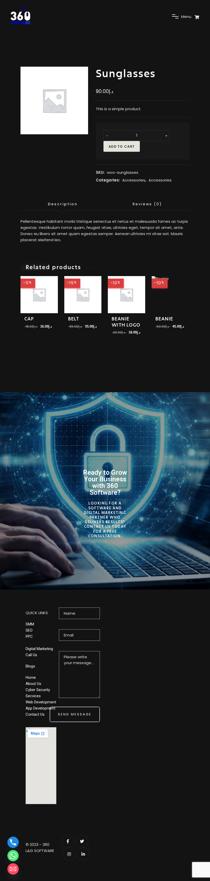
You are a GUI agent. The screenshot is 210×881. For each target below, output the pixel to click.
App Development (40, 708)
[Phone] (13, 842)
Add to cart (122, 146)
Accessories (133, 180)
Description (63, 204)
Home (31, 677)
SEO (29, 630)
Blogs (30, 666)
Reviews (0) (147, 204)
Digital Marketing (39, 648)
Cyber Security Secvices (38, 692)
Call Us (31, 655)
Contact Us (35, 714)
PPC (29, 636)
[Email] (13, 869)
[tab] (62, 204)
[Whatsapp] (13, 855)
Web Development (41, 702)
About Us (33, 683)
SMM (30, 624)
